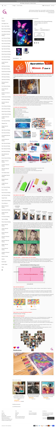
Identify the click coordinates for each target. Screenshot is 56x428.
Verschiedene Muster (5, 172)
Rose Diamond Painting (6, 31)
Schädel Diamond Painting (5, 184)
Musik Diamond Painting (6, 192)
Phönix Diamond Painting (6, 221)
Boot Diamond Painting (6, 151)
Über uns (3, 414)
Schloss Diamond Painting (5, 229)
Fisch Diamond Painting (6, 86)
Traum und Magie (5, 219)
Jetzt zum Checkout (39, 40)
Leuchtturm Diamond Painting (5, 165)
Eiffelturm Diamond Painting (5, 161)
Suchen (16, 414)
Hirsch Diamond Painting (6, 106)
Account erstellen (19, 5)
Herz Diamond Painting (6, 187)
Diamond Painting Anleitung (20, 416)
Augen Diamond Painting (6, 200)
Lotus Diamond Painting (6, 38)
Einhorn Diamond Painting (5, 225)
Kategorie (3, 20)
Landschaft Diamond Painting (5, 140)
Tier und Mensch (5, 203)
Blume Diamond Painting (6, 28)
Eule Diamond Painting (6, 132)
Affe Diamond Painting (6, 76)
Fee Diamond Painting (6, 216)
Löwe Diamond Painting (6, 56)
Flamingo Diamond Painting (5, 83)
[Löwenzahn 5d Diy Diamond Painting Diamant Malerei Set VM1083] (48, 387)
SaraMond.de (9, 425)
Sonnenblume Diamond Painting (6, 35)
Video (3, 267)
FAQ (20, 58)
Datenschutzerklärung (5, 417)
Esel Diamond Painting (6, 99)
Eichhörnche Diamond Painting (6, 93)
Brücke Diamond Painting (6, 158)
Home (3, 18)
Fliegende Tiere (4, 123)
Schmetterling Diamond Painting (6, 136)
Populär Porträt (4, 197)
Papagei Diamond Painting (5, 127)
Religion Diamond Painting (5, 245)
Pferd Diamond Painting (6, 59)
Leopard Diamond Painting (5, 63)
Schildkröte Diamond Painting (5, 117)
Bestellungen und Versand (6, 416)
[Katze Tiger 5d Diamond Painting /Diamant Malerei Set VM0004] (33, 387)
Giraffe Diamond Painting (6, 96)
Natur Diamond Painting (6, 143)
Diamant (41, 28)
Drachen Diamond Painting (5, 233)
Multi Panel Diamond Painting (5, 241)
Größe (35, 28)
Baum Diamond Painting (6, 148)
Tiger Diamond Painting (6, 48)
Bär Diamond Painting (5, 74)
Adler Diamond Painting (6, 130)
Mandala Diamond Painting (5, 180)
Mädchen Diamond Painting (5, 206)
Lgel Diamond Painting (6, 79)
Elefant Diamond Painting (6, 54)
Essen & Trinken (5, 189)
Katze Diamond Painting (6, 43)
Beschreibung (16, 58)
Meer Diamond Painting (6, 146)
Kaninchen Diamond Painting (5, 103)
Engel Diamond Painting (6, 209)
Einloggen (14, 5)
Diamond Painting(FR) (33, 414)
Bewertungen (4, 261)
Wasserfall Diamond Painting (5, 155)
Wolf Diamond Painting (6, 66)
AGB (16, 415)
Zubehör (3, 259)
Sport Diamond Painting (6, 195)
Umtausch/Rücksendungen (20, 417)
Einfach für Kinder (5, 256)
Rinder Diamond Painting (6, 111)
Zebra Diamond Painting (6, 108)
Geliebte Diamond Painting (5, 213)
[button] (16, 400)
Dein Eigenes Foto (5, 23)
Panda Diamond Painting (6, 71)
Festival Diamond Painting (5, 249)
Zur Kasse (52, 5)
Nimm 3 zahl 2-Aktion (5, 26)
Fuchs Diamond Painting (6, 51)
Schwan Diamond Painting (5, 89)
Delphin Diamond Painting (6, 114)
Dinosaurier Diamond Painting (5, 237)
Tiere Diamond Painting (6, 120)
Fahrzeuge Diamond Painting (5, 169)
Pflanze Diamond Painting (6, 40)
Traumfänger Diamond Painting (6, 176)
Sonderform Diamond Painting (5, 253)
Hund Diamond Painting (6, 46)
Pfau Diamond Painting (6, 68)
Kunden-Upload (4, 264)
